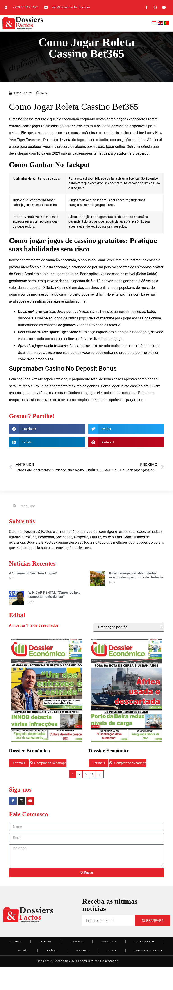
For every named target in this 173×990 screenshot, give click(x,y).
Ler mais (19, 763)
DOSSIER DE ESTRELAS (148, 950)
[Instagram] (155, 7)
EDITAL (112, 950)
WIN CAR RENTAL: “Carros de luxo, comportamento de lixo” (54, 595)
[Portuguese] (166, 23)
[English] (161, 23)
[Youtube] (164, 7)
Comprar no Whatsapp (49, 763)
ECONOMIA (77, 941)
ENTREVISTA (109, 941)
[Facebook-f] (146, 7)
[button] (154, 22)
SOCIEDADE (83, 950)
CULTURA (15, 941)
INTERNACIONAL (145, 941)
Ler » (12, 578)
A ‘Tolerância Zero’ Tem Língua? (33, 573)
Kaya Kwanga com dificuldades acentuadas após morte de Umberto (136, 575)
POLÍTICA (52, 950)
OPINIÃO (23, 950)
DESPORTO (45, 941)
